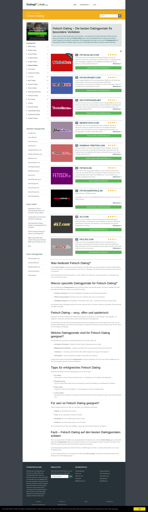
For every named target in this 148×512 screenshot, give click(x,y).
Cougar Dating (32, 61)
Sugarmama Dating (34, 114)
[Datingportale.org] (37, 5)
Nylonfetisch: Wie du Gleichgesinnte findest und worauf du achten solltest (36, 210)
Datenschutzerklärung (38, 504)
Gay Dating (31, 69)
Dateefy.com (32, 145)
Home (74, 4)
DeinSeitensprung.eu (34, 179)
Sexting (30, 103)
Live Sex (30, 76)
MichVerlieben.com (34, 162)
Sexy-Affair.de (32, 137)
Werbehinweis (62, 504)
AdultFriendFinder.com (35, 154)
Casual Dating (32, 54)
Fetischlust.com (33, 141)
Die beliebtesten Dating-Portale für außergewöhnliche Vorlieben (37, 225)
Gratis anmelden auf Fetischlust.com (98, 68)
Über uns (62, 501)
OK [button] (139, 509)
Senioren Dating (33, 95)
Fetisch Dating (32, 65)
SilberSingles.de (33, 183)
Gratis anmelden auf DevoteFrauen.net (98, 113)
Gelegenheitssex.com (34, 150)
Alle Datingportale (33, 196)
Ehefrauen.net (79, 476)
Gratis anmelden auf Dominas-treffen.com (98, 158)
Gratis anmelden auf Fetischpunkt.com (98, 90)
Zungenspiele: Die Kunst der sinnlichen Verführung (37, 218)
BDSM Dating (32, 50)
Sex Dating (31, 99)
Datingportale (84, 4)
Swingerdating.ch (80, 471)
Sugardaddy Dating (34, 110)
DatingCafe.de (103, 478)
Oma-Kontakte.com (34, 258)
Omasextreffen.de (33, 262)
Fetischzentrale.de (33, 271)
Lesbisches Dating (33, 73)
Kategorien (36, 13)
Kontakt (38, 501)
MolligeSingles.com (34, 267)
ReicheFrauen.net (33, 188)
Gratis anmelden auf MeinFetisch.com (98, 135)
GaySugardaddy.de (34, 166)
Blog (94, 4)
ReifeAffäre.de (103, 481)
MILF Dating (31, 80)
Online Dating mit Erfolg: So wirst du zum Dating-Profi (36, 232)
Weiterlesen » (117, 63)
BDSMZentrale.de (33, 171)
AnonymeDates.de (105, 471)
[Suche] (120, 15)
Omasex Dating (32, 84)
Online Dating (32, 88)
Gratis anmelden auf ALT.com (98, 229)
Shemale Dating (33, 107)
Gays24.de (31, 175)
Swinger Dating (32, 118)
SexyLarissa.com (104, 476)
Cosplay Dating (32, 58)
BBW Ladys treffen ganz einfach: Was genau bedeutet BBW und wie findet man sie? (37, 240)
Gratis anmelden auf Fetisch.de (98, 181)
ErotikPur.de (32, 133)
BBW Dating (32, 46)
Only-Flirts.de (32, 275)
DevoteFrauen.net (33, 192)
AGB (85, 501)
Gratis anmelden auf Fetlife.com (98, 252)
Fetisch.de (78, 473)
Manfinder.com (32, 158)
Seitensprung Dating (34, 92)
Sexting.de (78, 478)
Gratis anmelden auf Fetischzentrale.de (98, 207)
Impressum (109, 501)
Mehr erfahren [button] (115, 508)
